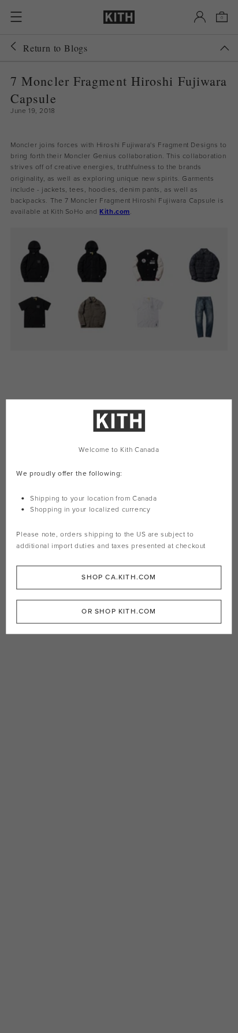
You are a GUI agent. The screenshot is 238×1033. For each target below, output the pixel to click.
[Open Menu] (16, 17)
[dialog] (119, 516)
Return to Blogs (55, 48)
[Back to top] (225, 48)
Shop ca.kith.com (118, 577)
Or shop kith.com (118, 611)
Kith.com (114, 211)
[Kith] (119, 17)
